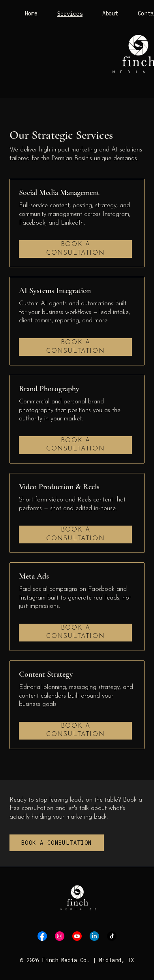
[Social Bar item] (42, 936)
